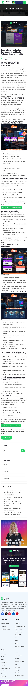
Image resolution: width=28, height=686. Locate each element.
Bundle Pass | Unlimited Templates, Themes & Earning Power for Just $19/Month (12, 503)
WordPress (7, 475)
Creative (3, 656)
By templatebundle (7, 57)
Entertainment (4, 674)
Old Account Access (20, 646)
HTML (5, 464)
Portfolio (17, 672)
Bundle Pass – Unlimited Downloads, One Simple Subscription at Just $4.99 (12, 52)
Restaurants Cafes (19, 661)
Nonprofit (3, 676)
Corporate (3, 654)
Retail (2, 659)
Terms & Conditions (20, 626)
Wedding (17, 658)
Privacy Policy (18, 629)
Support (17, 643)
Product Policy (18, 634)
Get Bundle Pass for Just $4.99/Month (11, 425)
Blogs (16, 640)
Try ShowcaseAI (4, 684)
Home (6, 11)
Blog (16, 664)
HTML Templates (5, 623)
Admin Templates (5, 668)
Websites (6, 471)
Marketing (17, 667)
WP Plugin (6, 478)
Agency (17, 670)
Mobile (16, 653)
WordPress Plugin (5, 629)
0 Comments (5, 59)
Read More (6, 437)
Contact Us (17, 623)
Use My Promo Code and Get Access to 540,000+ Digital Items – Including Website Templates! (14, 492)
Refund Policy (18, 632)
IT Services (4, 671)
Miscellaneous (18, 655)
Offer (5, 468)
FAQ (16, 637)
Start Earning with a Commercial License (11, 207)
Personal (3, 665)
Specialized (4, 662)
